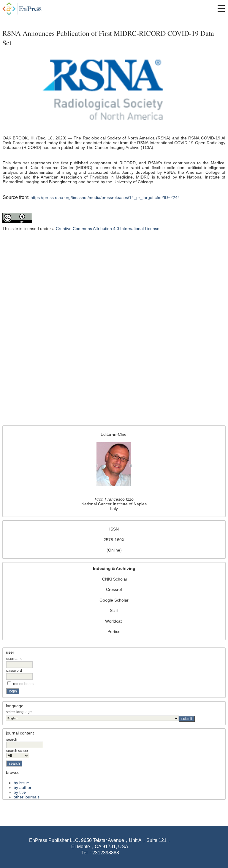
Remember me (24, 684)
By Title (20, 792)
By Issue (21, 782)
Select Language (19, 712)
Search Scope (17, 751)
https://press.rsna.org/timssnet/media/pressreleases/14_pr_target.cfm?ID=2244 (105, 197)
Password (14, 670)
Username (14, 659)
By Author (22, 787)
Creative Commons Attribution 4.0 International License (107, 228)
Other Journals (26, 797)
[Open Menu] (221, 8)
